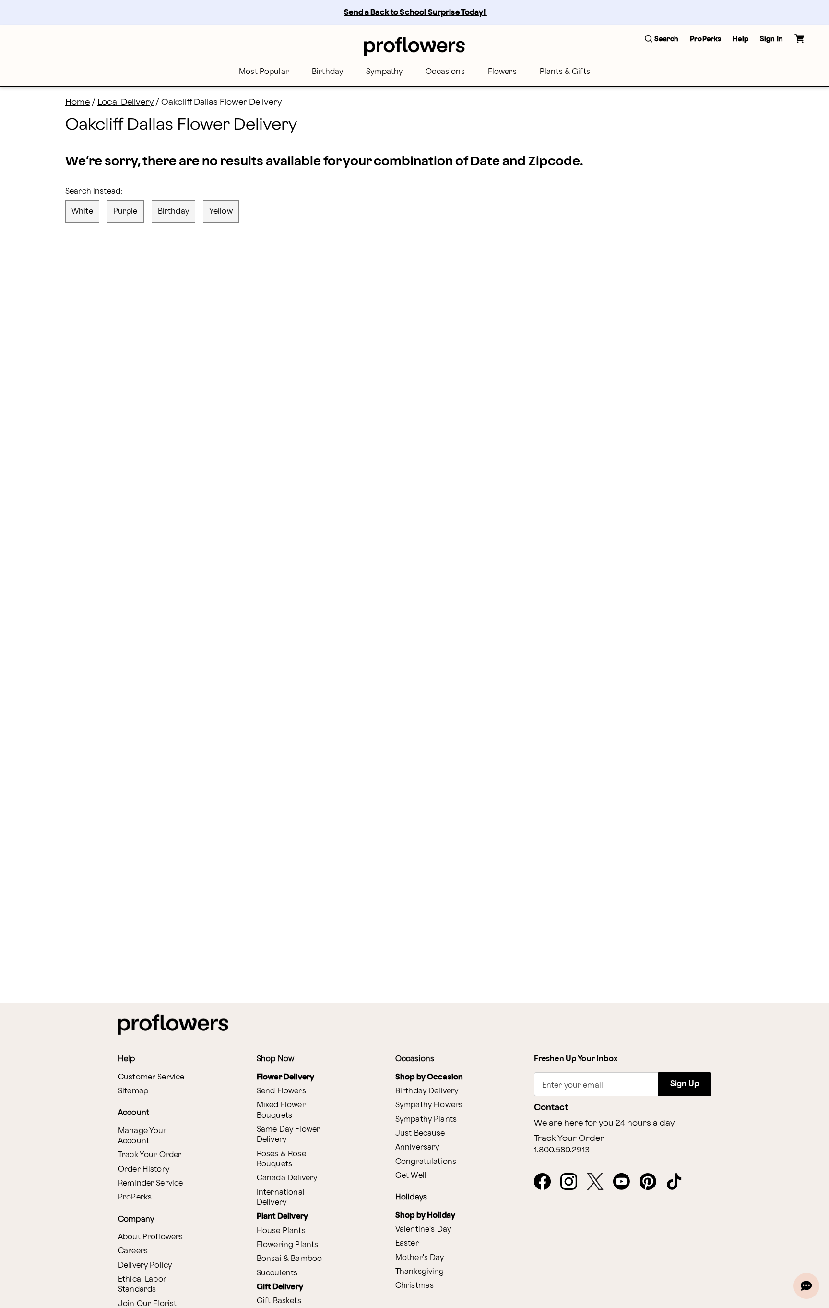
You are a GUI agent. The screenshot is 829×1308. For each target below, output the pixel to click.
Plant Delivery (282, 1216)
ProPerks (135, 1197)
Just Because (420, 1133)
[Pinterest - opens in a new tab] (652, 1182)
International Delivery (281, 1197)
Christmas (414, 1285)
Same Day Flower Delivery (288, 1134)
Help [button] (740, 39)
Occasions (445, 71)
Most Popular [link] (264, 71)
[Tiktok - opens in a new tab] (678, 1182)
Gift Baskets (279, 1301)
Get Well (410, 1175)
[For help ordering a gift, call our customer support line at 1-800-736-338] (414, 46)
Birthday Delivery (427, 1091)
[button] (661, 39)
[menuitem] (263, 72)
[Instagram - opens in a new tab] (572, 1182)
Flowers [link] (502, 71)
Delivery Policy (145, 1265)
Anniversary (417, 1147)
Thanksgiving (419, 1271)
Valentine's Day (423, 1229)
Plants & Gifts (565, 71)
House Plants (281, 1231)
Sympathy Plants (426, 1119)
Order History (143, 1169)
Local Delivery (125, 102)
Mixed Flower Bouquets (281, 1110)
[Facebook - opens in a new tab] (546, 1182)
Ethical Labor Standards (142, 1284)
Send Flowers (281, 1091)
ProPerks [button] (705, 39)
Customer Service (151, 1077)
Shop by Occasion (429, 1077)
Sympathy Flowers (428, 1105)
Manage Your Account (142, 1136)
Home (77, 102)
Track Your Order (149, 1155)
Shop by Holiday (425, 1215)
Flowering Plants (287, 1244)
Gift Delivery (280, 1287)
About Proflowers (150, 1237)
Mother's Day (419, 1257)
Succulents (277, 1273)
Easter (407, 1243)
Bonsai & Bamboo (289, 1258)
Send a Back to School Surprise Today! (415, 12)
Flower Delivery (285, 1077)
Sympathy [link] (384, 71)
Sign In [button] (771, 39)
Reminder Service (150, 1183)
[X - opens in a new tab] (599, 1182)
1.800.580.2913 (562, 1150)
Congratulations (425, 1161)
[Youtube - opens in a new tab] (625, 1182)
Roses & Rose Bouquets (281, 1159)
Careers (133, 1251)
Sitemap (133, 1091)
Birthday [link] (327, 71)
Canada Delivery (287, 1178)
